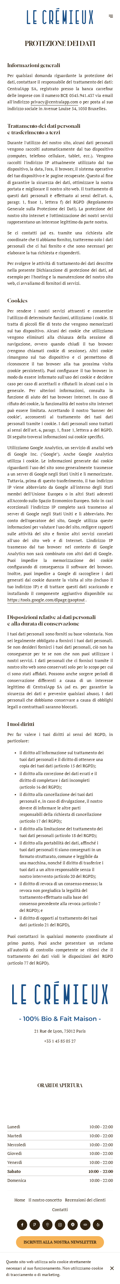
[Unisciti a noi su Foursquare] (34, 1224)
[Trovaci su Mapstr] (73, 1224)
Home (19, 1200)
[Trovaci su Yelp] (98, 1224)
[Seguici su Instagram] (60, 1224)
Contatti (60, 1209)
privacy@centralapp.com (54, 102)
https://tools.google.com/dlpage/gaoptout (46, 600)
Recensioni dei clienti (85, 1200)
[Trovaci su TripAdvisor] (85, 1224)
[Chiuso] (112, 1268)
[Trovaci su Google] (47, 1224)
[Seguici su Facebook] (22, 1224)
